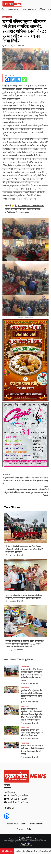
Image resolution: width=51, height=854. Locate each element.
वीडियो (42, 9)
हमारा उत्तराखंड (14, 9)
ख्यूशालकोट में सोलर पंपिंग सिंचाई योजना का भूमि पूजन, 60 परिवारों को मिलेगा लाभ (32, 733)
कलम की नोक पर (29, 9)
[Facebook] (7, 79)
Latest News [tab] (9, 659)
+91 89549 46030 (18, 798)
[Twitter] (13, 79)
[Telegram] (18, 79)
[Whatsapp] (24, 79)
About (23, 823)
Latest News (12, 823)
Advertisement (36, 823)
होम (2, 9)
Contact (20, 829)
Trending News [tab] (25, 659)
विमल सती (21, 46)
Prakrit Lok (28, 837)
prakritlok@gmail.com (18, 802)
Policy (30, 829)
